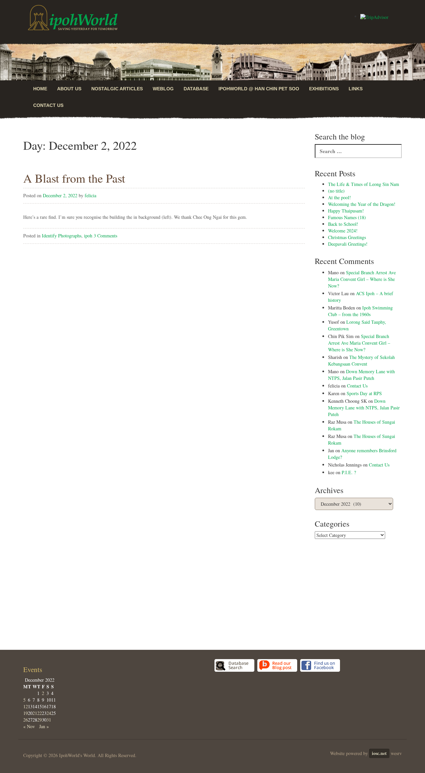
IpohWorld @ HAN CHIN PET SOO (258, 88)
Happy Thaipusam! (346, 211)
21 (35, 713)
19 (25, 713)
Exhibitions (324, 88)
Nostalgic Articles (117, 88)
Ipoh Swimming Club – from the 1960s (360, 310)
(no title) (336, 191)
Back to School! (343, 224)
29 (39, 720)
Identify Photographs (61, 235)
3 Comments (105, 235)
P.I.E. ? (349, 472)
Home (40, 88)
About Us (69, 88)
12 (25, 706)
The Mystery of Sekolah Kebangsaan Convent (361, 360)
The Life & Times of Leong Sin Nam (363, 184)
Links (356, 88)
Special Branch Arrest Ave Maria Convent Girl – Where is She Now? (362, 279)
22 (39, 713)
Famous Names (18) (347, 217)
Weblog (163, 88)
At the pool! (339, 197)
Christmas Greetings (347, 237)
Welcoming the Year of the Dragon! (361, 204)
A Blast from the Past (74, 178)
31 (48, 720)
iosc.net (379, 753)
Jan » (44, 726)
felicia (90, 195)
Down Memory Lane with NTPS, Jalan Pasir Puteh (361, 374)
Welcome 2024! (343, 230)
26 (25, 720)
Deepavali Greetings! (348, 244)
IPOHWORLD (73, 18)
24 (48, 713)
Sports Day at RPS (364, 393)
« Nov (29, 726)
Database (196, 88)
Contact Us (48, 105)
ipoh (88, 235)
